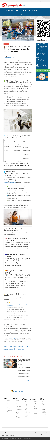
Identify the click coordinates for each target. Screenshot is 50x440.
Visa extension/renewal (19, 409)
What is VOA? (26, 405)
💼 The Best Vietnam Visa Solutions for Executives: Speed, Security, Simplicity (24, 361)
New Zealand (43, 404)
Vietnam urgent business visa (16, 348)
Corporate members (27, 418)
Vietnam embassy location (26, 415)
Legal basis (8, 403)
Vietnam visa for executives (18, 349)
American (35, 405)
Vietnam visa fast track (17, 412)
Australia (44, 407)
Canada (43, 406)
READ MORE (28, 380)
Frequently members (27, 421)
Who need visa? (26, 408)
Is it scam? (26, 424)
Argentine (35, 403)
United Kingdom (44, 412)
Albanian (35, 406)
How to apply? (26, 402)
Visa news (18, 402)
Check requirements (27, 412)
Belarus (43, 409)
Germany (44, 414)
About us (17, 400)
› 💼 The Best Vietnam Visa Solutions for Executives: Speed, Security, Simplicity (18, 56)
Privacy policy (8, 405)
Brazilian (35, 411)
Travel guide (17, 404)
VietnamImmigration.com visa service (12, 350)
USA (43, 401)
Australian (35, 401)
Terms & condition (8, 408)
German (35, 413)
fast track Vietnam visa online (14, 346)
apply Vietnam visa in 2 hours (12, 345)
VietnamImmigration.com (10, 182)
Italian (35, 410)
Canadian (35, 408)
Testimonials (18, 406)
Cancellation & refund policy (9, 411)
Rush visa (6, 43)
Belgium (43, 415)
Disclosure (9, 400)
